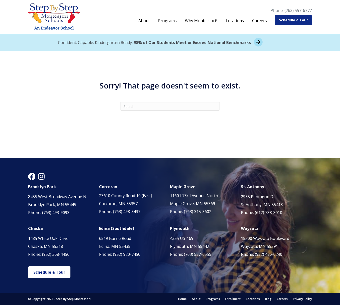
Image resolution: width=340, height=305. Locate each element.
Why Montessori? (201, 20)
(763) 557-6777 (298, 10)
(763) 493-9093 (55, 212)
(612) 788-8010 (268, 212)
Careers (259, 20)
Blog (268, 299)
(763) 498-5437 (126, 211)
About (144, 20)
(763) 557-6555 (197, 254)
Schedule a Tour (293, 20)
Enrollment (233, 299)
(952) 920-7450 (126, 254)
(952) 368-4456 (55, 254)
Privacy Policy (302, 299)
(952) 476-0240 (268, 254)
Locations (235, 20)
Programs (167, 20)
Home (182, 299)
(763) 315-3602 (197, 211)
